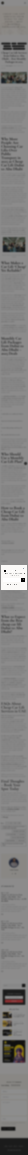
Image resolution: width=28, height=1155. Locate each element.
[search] (23, 580)
